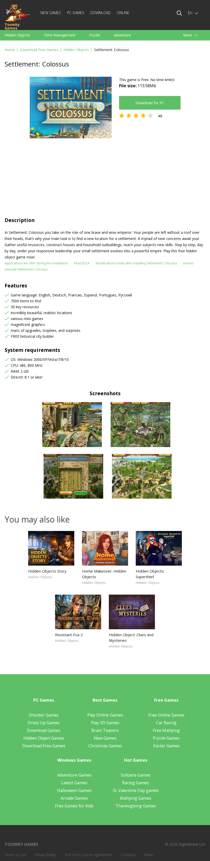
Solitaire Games (136, 775)
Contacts (128, 854)
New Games (50, 12)
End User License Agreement (88, 854)
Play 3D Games (105, 722)
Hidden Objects (17, 35)
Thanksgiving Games (136, 806)
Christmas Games (105, 746)
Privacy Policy (45, 854)
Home (10, 49)
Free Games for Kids (74, 806)
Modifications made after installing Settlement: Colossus (136, 263)
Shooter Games (44, 715)
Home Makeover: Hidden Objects (104, 573)
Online (123, 12)
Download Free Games (39, 49)
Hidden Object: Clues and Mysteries (131, 637)
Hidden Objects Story (47, 571)
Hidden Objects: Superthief (150, 573)
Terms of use (15, 854)
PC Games (75, 12)
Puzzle (94, 35)
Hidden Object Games (43, 738)
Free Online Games (166, 715)
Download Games (43, 730)
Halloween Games (74, 790)
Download (100, 12)
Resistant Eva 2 (69, 634)
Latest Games (74, 783)
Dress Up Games (44, 722)
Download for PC (149, 102)
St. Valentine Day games (136, 790)
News (148, 854)
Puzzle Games (166, 738)
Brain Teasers (105, 730)
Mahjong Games (135, 798)
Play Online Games (105, 715)
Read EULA (82, 263)
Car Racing (166, 722)
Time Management (60, 35)
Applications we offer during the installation (36, 263)
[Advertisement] (105, 178)
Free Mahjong (166, 730)
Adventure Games (74, 775)
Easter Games (166, 746)
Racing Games (135, 783)
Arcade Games (74, 798)
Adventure (122, 35)
